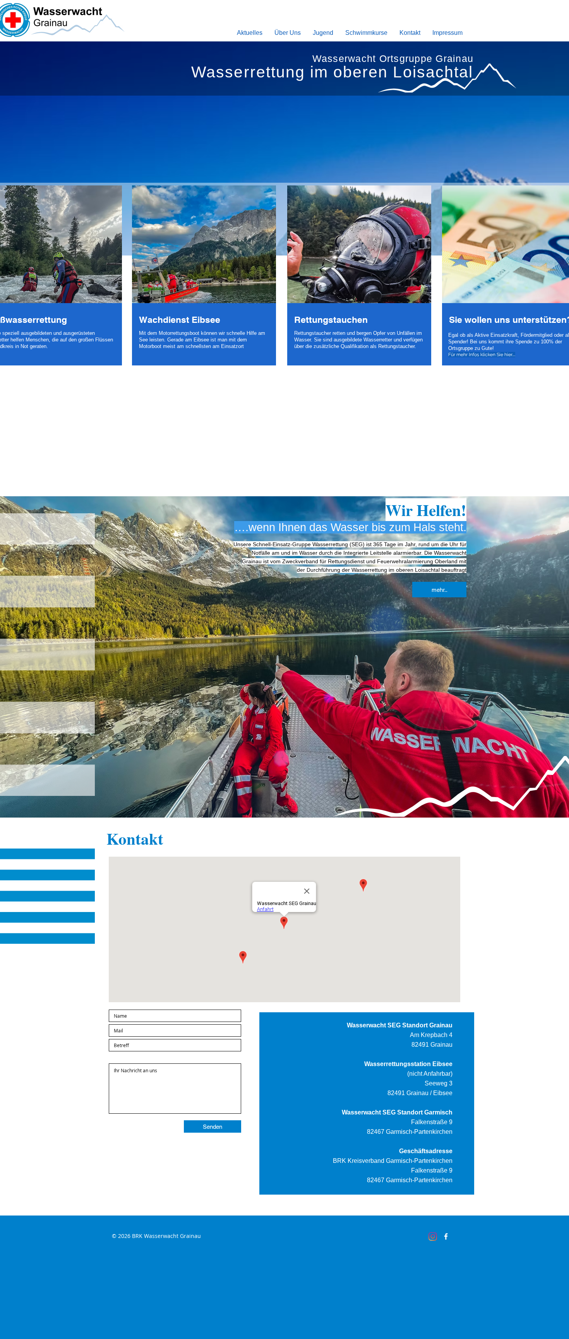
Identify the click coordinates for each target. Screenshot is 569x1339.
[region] (204, 282)
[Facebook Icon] (446, 1236)
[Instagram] (432, 1236)
